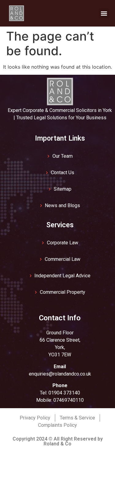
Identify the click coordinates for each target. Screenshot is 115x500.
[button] (104, 13)
